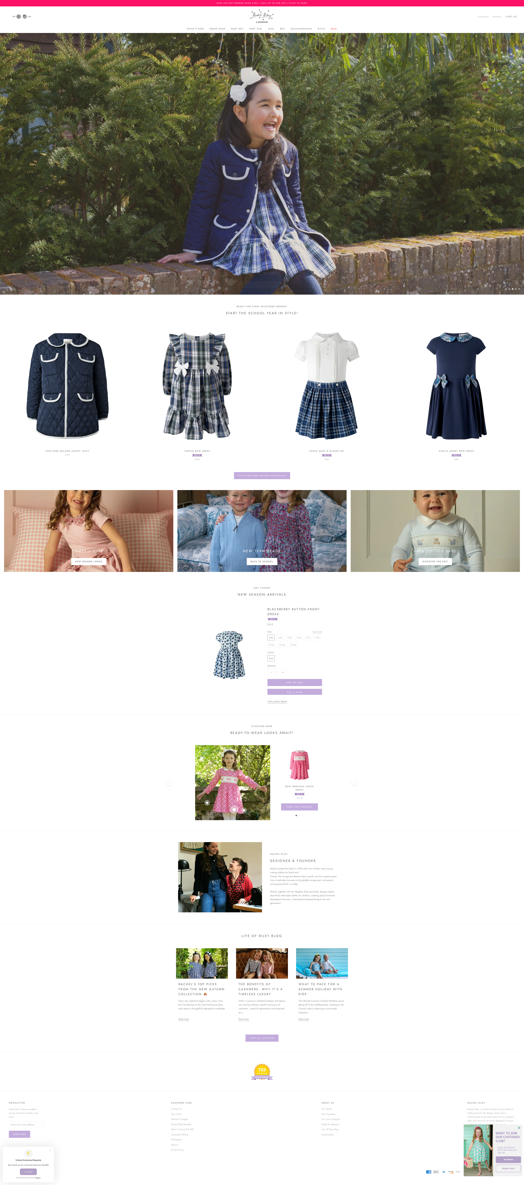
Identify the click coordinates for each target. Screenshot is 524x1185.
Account (483, 16)
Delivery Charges (179, 1119)
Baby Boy (237, 28)
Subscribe (19, 1134)
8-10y (271, 645)
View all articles (262, 1038)
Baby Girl (256, 28)
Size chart (317, 631)
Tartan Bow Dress (197, 451)
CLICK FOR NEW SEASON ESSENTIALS (262, 475)
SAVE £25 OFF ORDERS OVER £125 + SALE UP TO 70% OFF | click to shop (262, 3)
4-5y (289, 637)
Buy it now (295, 692)
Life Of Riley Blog (329, 1129)
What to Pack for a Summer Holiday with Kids (321, 989)
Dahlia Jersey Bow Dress (456, 451)
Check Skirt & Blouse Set (327, 451)
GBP (14, 16)
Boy (282, 28)
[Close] (519, 1128)
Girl (271, 28)
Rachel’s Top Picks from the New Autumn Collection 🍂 (201, 989)
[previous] (169, 782)
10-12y (282, 645)
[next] (354, 782)
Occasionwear (301, 28)
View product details (277, 701)
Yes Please (508, 1159)
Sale (334, 28)
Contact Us (176, 1109)
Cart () (511, 16)
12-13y (293, 645)
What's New (195, 28)
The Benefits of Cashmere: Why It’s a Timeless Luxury (261, 989)
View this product (299, 806)
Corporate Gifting (179, 1134)
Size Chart (176, 1114)
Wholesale (176, 1139)
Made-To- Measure (330, 1124)
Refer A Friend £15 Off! (182, 1129)
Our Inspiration (328, 1114)
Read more (183, 1019)
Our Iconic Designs (330, 1119)
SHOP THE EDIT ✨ (262, 281)
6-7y (308, 637)
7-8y (317, 637)
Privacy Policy (177, 1149)
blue (271, 658)
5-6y (299, 637)
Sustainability (327, 1134)
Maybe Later (508, 1168)
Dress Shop (218, 28)
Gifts (321, 28)
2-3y (271, 637)
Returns (174, 1144)
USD (29, 16)
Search (497, 16)
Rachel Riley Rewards (181, 1124)
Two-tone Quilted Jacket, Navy (67, 451)
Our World (326, 1109)
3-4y (280, 637)
